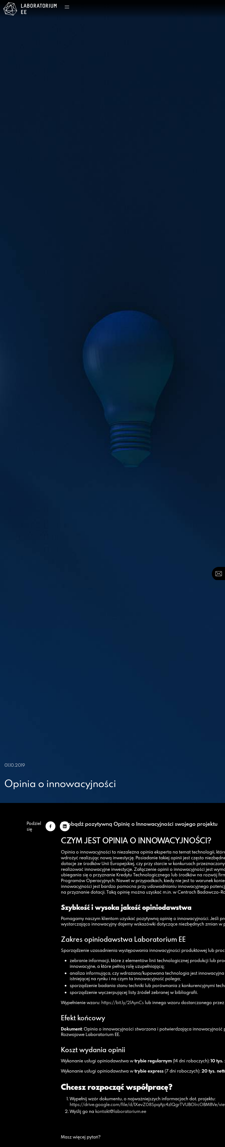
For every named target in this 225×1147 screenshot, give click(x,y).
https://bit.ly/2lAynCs (122, 1002)
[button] (67, 7)
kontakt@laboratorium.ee (120, 1111)
